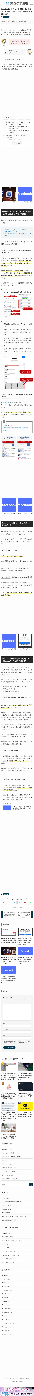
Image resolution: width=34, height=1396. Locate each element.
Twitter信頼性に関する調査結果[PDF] (12, 1202)
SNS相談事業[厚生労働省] (9, 1220)
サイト (5, 1035)
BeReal (6, 1279)
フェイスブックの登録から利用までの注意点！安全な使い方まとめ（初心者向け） (22, 807)
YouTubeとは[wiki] (7, 1209)
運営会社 (28, 1378)
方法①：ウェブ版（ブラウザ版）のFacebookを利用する (15, 230)
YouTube (7, 1316)
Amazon (6, 1275)
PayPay (6, 1297)
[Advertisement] (17, 92)
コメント (6, 1003)
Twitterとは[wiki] (6, 1205)
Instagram (7, 1290)
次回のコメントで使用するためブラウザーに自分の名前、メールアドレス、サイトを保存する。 (17, 1042)
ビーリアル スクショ (7, 1175)
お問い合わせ (22, 1378)
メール (5, 1029)
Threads (7, 1305)
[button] (3, 902)
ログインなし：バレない (15, 139)
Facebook (6, 17)
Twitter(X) (7, 1312)
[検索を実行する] (31, 1184)
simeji (6, 1301)
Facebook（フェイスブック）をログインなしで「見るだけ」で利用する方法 (18, 123)
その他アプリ (8, 1323)
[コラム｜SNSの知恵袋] (17, 3)
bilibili (6, 1283)
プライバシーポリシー (12, 1378)
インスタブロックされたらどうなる (12, 1156)
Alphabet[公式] (6, 1213)
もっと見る (17, 143)
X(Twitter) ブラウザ (7, 1149)
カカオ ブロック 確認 (8, 1153)
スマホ (6, 1330)
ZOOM (6, 1319)
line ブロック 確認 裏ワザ (9, 1168)
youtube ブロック (7, 1164)
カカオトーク (8, 1327)
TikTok (6, 1308)
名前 (4, 1023)
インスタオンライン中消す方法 (10, 1171)
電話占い (7, 1334)
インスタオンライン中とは (9, 1178)
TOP (5, 1378)
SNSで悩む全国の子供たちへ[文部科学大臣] (14, 1216)
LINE (6, 1294)
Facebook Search (6, 402)
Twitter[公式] (5, 1198)
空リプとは (5, 1160)
